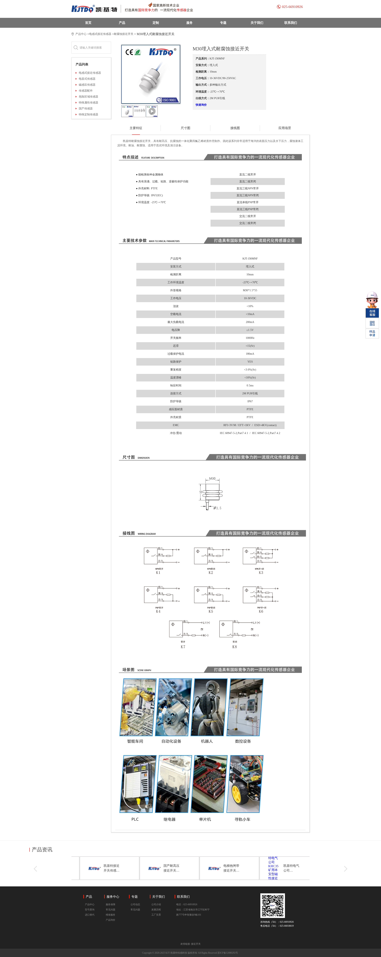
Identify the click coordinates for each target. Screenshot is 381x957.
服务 (189, 22)
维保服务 (110, 914)
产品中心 (81, 34)
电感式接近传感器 (100, 34)
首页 (88, 22)
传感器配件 (86, 90)
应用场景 (284, 128)
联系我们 (290, 22)
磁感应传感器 (87, 84)
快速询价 (201, 104)
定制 (156, 22)
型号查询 (89, 909)
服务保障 (110, 904)
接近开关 (196, 944)
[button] (35, 869)
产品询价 (110, 920)
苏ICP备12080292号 (227, 952)
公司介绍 (156, 904)
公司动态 (135, 904)
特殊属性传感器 (88, 102)
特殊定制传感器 (88, 114)
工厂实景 (156, 914)
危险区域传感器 (88, 96)
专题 (223, 22)
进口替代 (89, 914)
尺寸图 (185, 128)
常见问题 (110, 909)
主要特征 (136, 128)
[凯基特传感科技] (138, 9)
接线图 (235, 128)
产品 (122, 22)
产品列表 (82, 64)
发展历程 (156, 909)
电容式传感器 (87, 78)
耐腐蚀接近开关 (123, 34)
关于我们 (257, 22)
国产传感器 (86, 108)
